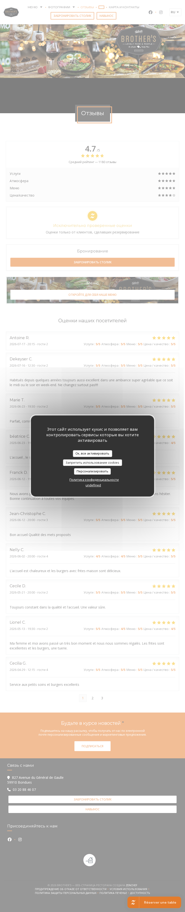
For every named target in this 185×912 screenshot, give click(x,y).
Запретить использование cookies (92, 462)
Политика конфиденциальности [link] (94, 479)
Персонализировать (92, 471)
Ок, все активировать (92, 453)
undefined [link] (93, 485)
